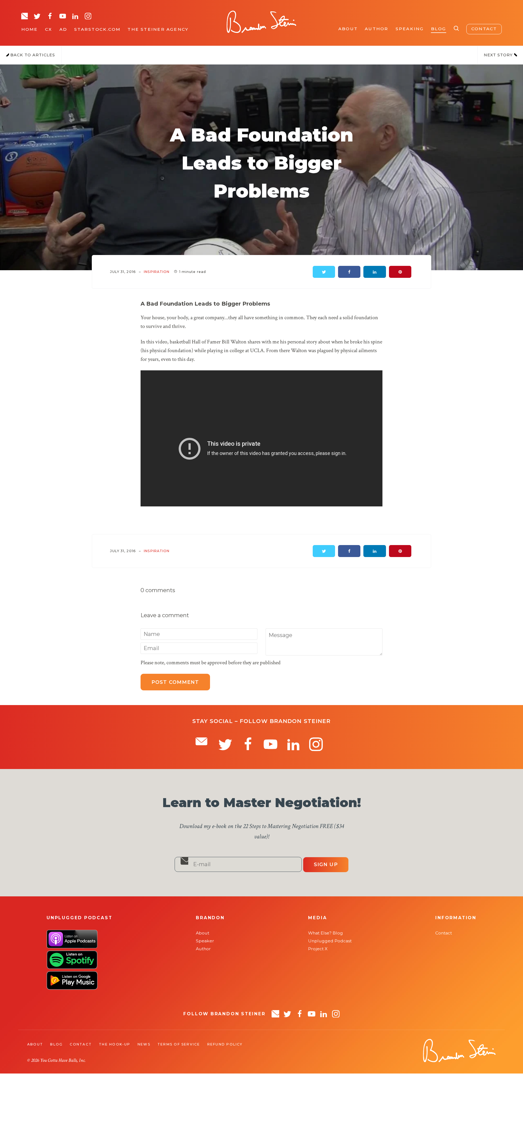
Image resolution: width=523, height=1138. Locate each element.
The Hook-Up (114, 1044)
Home (29, 29)
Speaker (205, 940)
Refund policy (225, 1044)
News (144, 1044)
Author (376, 28)
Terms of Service (178, 1044)
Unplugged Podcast (330, 940)
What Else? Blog (325, 933)
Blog (438, 28)
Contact (484, 28)
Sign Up (326, 864)
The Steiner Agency (157, 29)
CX (48, 29)
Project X (317, 948)
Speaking (410, 28)
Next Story (499, 55)
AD (63, 29)
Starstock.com (97, 29)
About (348, 28)
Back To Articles (32, 55)
